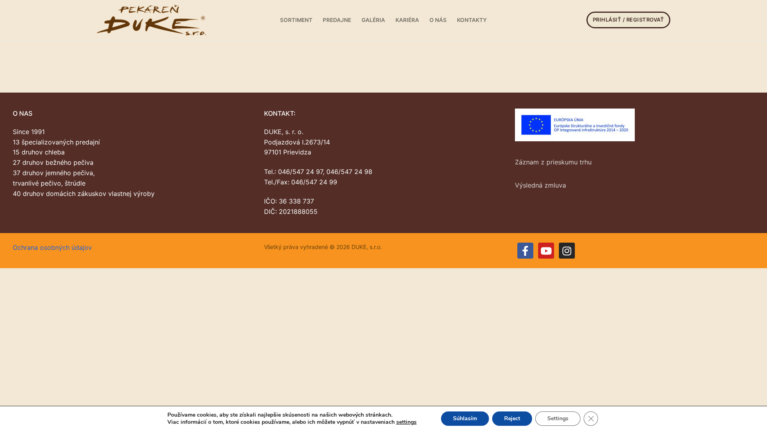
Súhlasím (465, 418)
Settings (557, 418)
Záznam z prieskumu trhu (553, 162)
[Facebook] (525, 251)
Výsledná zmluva (540, 185)
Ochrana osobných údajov (52, 247)
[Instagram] (567, 251)
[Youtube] (546, 251)
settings (406, 422)
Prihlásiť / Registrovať (628, 19)
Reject (512, 418)
